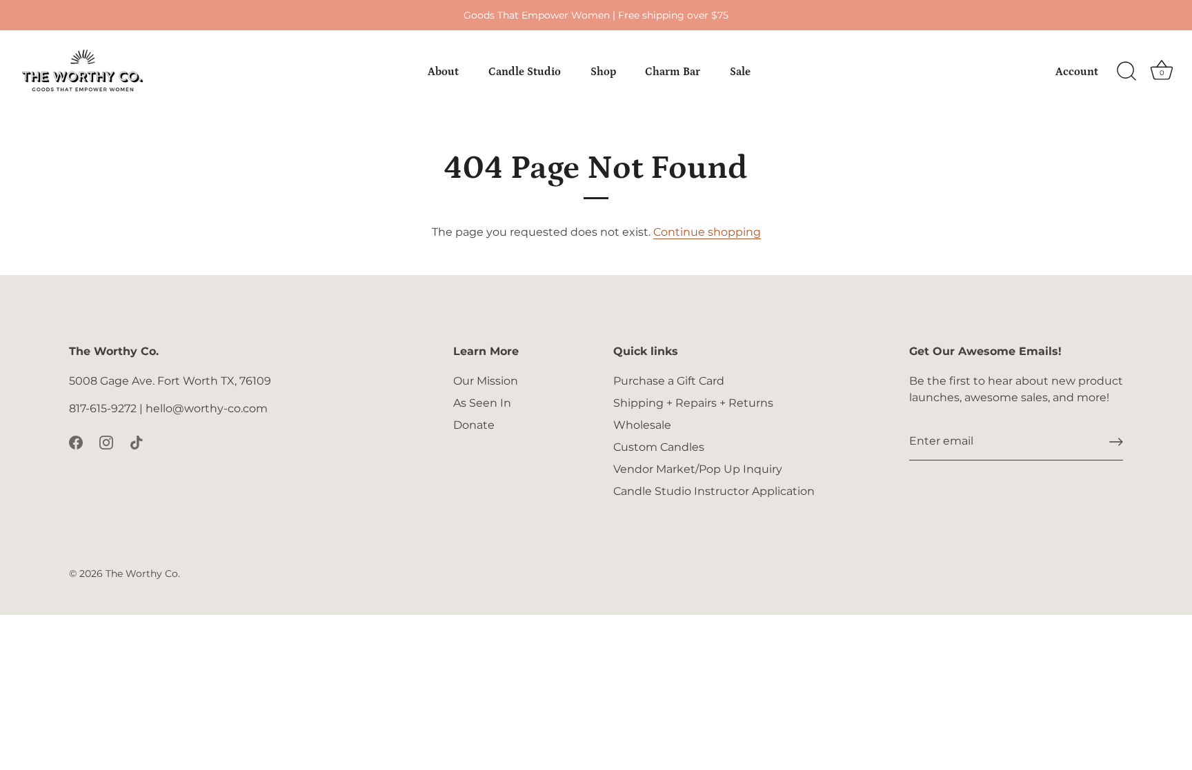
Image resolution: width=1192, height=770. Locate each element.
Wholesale (642, 425)
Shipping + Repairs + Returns (693, 402)
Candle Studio (524, 71)
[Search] (1126, 72)
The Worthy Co (142, 573)
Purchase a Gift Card (668, 380)
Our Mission (485, 380)
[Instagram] (106, 441)
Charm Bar (672, 71)
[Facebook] (76, 441)
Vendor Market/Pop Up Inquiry (697, 469)
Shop (603, 71)
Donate (474, 425)
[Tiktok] (136, 441)
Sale (740, 71)
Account (1076, 71)
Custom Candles (658, 447)
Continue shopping (707, 232)
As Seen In (482, 402)
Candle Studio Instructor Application (714, 491)
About (443, 71)
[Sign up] (1116, 442)
